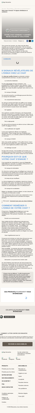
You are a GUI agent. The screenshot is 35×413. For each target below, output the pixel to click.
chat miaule (9, 83)
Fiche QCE (21, 396)
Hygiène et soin (22, 373)
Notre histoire (7, 375)
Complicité (21, 379)
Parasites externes (23, 385)
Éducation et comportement (22, 8)
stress (9, 125)
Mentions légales (23, 393)
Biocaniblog (10, 8)
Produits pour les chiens (8, 372)
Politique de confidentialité (5, 398)
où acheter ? (6, 381)
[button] (27, 41)
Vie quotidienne (22, 388)
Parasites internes (23, 382)
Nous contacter (7, 387)
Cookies (4, 402)
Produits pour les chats (8, 369)
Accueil (4, 8)
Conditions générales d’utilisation (7, 394)
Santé (20, 376)
